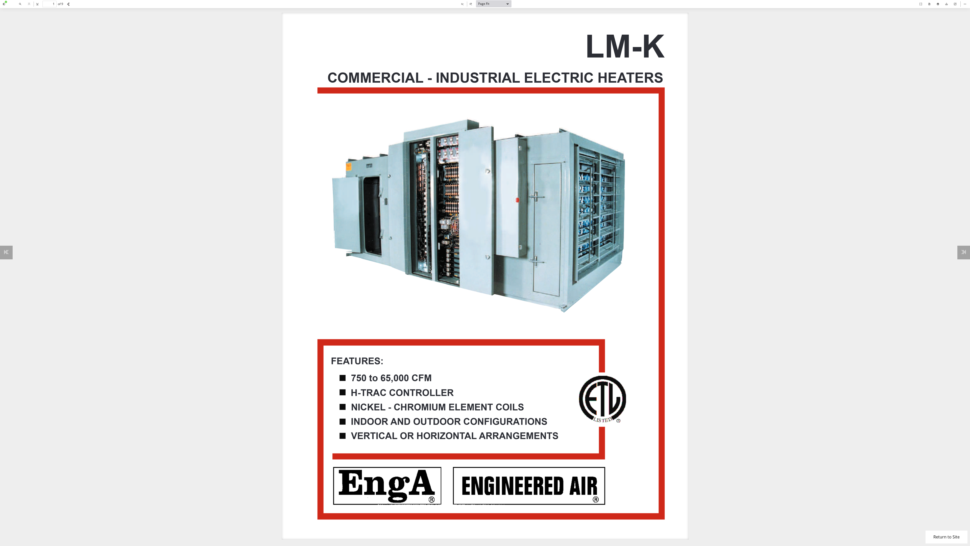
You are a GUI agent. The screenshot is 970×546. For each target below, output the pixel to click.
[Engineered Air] (910, 7)
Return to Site (946, 537)
